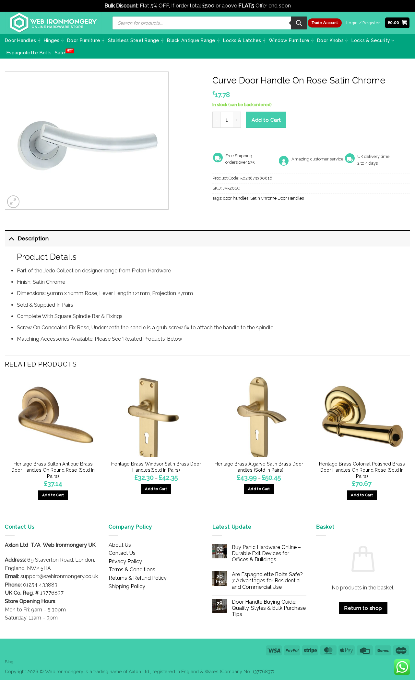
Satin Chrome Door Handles (277, 198)
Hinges (52, 40)
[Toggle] (11, 238)
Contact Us (122, 553)
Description (33, 238)
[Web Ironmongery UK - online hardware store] (53, 23)
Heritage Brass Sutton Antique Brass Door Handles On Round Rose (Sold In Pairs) (53, 469)
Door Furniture (83, 40)
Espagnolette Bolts (29, 52)
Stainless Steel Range (134, 40)
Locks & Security (370, 40)
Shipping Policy (127, 586)
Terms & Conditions (132, 569)
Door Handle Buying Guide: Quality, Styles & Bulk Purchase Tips (269, 608)
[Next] (410, 444)
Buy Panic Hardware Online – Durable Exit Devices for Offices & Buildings (266, 553)
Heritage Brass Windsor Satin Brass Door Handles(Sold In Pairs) (156, 467)
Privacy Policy (125, 561)
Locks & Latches (242, 40)
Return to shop (363, 608)
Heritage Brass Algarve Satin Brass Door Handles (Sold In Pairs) (259, 467)
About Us (120, 545)
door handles (235, 198)
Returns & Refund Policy (138, 578)
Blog (9, 661)
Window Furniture (289, 40)
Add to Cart (266, 120)
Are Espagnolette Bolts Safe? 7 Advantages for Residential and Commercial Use (267, 580)
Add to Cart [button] (53, 495)
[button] (397, 22)
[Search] (299, 22)
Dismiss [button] (301, 6)
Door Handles (20, 40)
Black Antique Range (191, 40)
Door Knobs (330, 40)
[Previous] (5, 444)
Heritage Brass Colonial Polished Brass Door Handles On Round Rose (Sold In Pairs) (362, 469)
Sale (60, 52)
